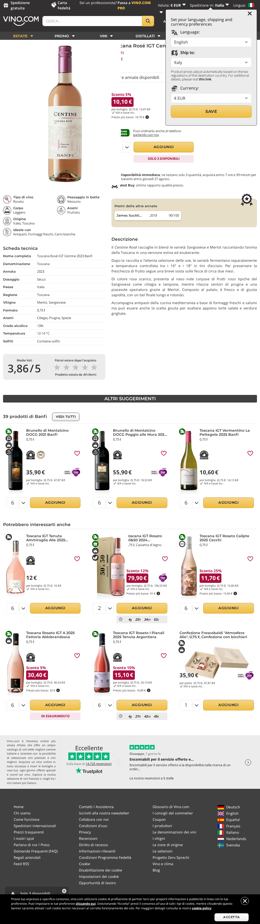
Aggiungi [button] (164, 147)
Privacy (85, 832)
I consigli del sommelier (173, 813)
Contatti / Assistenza (96, 806)
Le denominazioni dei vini (174, 832)
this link (205, 79)
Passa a (134, 5)
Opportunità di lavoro (97, 882)
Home (19, 806)
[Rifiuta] (245, 901)
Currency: (189, 88)
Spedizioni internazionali (35, 825)
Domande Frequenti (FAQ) (36, 851)
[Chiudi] (249, 13)
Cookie (84, 863)
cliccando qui (86, 903)
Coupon (159, 819)
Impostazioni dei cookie (99, 876)
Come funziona (26, 819)
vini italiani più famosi (21, 783)
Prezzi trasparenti (29, 832)
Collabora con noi (94, 819)
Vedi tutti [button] (66, 417)
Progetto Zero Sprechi (171, 857)
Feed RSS (21, 863)
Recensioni (88, 838)
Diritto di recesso (93, 844)
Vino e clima (163, 863)
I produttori (162, 825)
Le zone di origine (168, 844)
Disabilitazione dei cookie (100, 870)
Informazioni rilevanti (97, 851)
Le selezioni (162, 851)
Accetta (231, 917)
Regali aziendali (27, 857)
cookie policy (202, 908)
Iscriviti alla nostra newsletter (104, 813)
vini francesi (31, 778)
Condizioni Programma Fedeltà (105, 857)
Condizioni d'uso (93, 825)
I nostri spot (24, 838)
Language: (189, 32)
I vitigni (159, 838)
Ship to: (187, 52)
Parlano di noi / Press (32, 844)
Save (211, 111)
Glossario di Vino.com (171, 806)
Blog (156, 870)
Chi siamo (22, 813)
